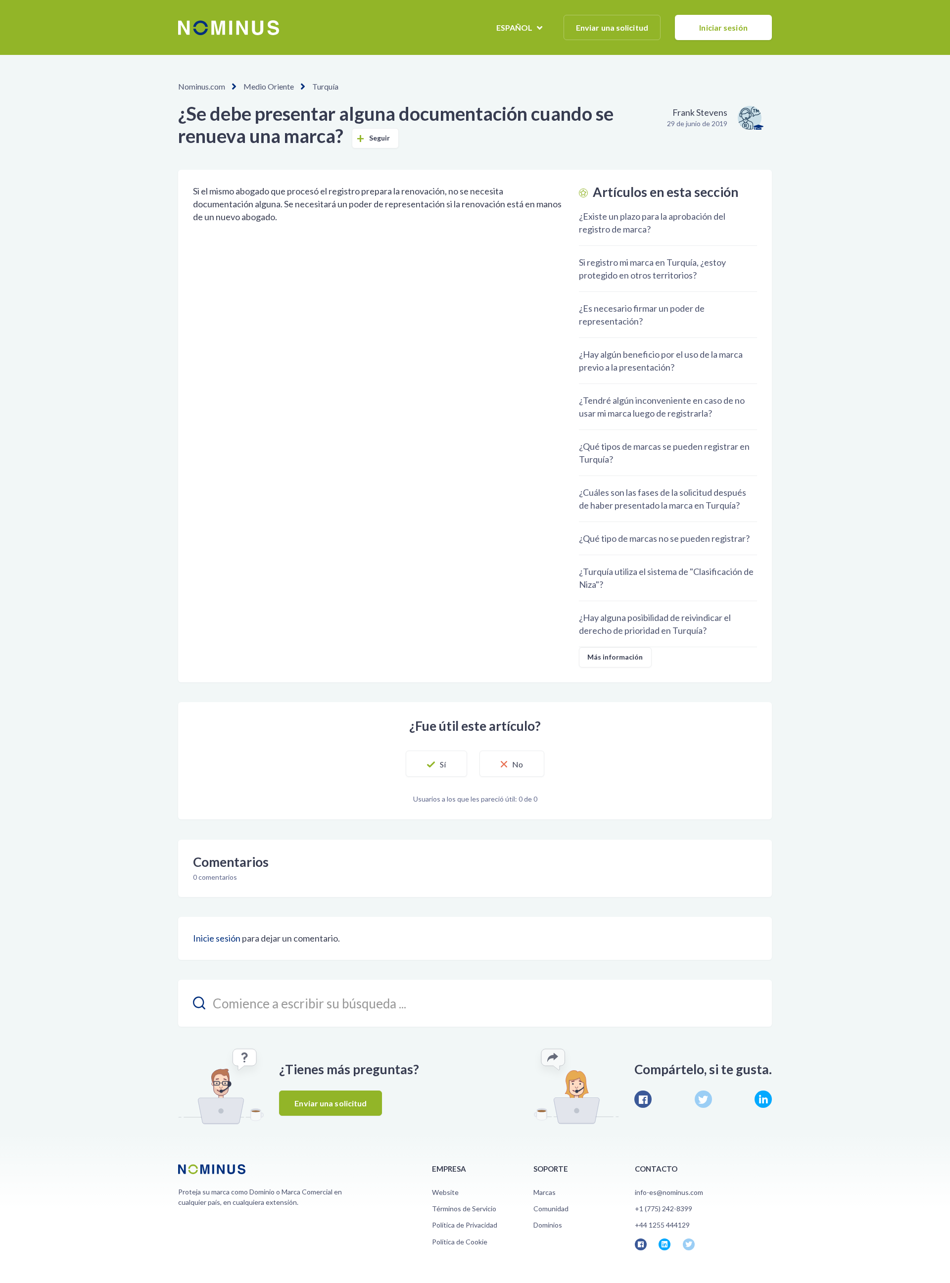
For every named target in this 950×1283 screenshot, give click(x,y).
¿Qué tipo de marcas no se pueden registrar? (664, 538)
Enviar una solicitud (612, 27)
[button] (436, 764)
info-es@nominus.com (669, 1192)
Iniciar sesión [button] (723, 27)
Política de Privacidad (464, 1225)
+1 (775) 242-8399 (663, 1208)
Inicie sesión (216, 938)
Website (445, 1192)
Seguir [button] (379, 138)
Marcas (544, 1192)
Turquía (325, 86)
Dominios (547, 1225)
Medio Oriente (268, 86)
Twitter (703, 1099)
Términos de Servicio (464, 1208)
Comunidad (551, 1208)
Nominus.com (201, 86)
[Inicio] (228, 27)
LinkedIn (763, 1099)
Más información (615, 657)
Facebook (643, 1099)
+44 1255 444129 (662, 1225)
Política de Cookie (459, 1241)
